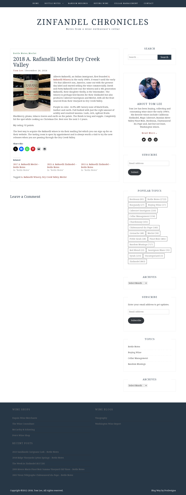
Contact (149, 3)
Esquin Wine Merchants (24, 418)
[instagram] (156, 140)
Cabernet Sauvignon (143, 210)
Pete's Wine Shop (21, 435)
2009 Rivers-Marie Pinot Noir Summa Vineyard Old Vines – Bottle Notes (48, 469)
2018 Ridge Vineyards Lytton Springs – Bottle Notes (38, 458)
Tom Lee (18, 70)
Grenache (137, 233)
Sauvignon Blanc (159, 250)
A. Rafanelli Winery (31, 177)
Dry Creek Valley (50, 177)
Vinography (101, 418)
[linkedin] (150, 140)
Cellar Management (126, 3)
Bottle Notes (53, 3)
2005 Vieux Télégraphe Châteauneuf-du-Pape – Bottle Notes (42, 475)
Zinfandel (137, 261)
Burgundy (137, 205)
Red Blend (137, 250)
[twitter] (144, 140)
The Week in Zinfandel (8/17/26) (28, 463)
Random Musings (78, 3)
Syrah (135, 256)
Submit (134, 172)
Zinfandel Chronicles (93, 22)
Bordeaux (137, 199)
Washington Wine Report (108, 424)
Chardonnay (139, 222)
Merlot (32, 53)
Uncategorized (154, 256)
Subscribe (136, 320)
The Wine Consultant (23, 424)
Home (36, 3)
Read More (150, 133)
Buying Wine (101, 3)
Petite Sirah (138, 239)
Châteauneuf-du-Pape (144, 227)
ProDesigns (170, 490)
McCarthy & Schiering (23, 429)
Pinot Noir (158, 239)
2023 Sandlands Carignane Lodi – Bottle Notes (35, 452)
